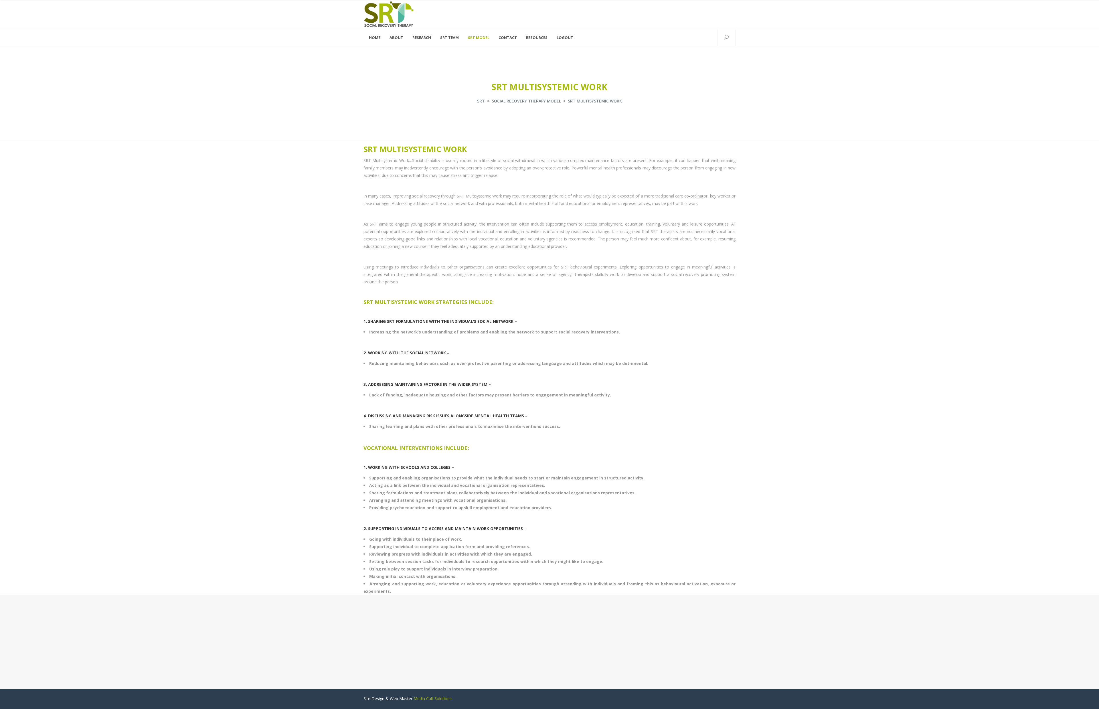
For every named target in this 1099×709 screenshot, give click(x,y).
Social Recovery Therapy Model (526, 101)
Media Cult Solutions (433, 698)
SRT (481, 101)
